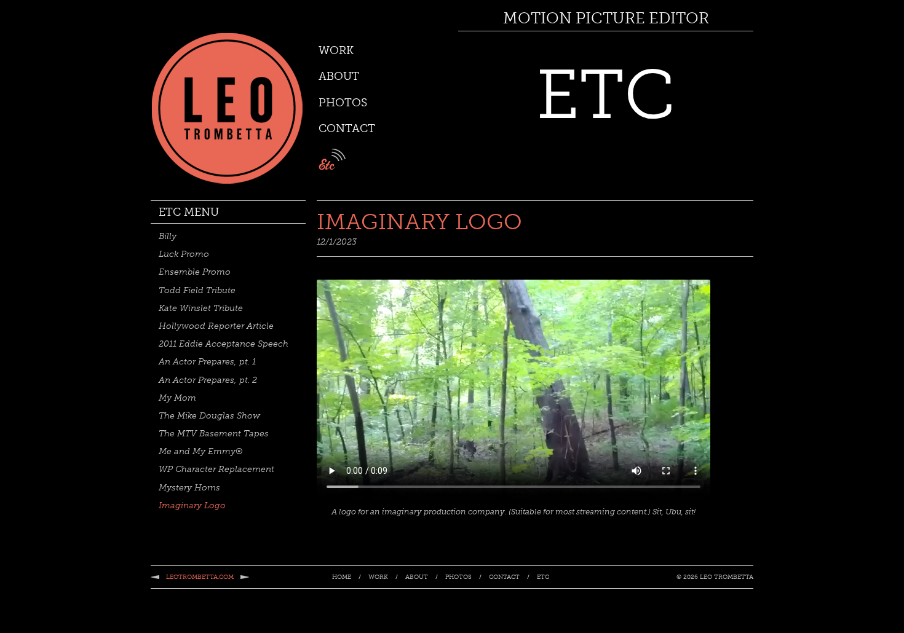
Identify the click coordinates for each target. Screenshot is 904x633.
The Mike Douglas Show (209, 416)
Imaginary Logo (192, 505)
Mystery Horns (189, 487)
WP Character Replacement (216, 469)
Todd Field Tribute (197, 290)
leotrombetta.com (200, 577)
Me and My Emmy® (201, 451)
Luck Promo (184, 254)
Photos (343, 102)
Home (341, 577)
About (339, 76)
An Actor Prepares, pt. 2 (208, 380)
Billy (167, 236)
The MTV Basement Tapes (214, 433)
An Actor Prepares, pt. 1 (207, 361)
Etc (543, 577)
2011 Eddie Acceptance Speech (223, 344)
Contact (347, 128)
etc (332, 159)
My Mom (177, 398)
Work (336, 50)
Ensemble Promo (195, 272)
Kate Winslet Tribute (201, 308)
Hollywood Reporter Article (216, 326)
